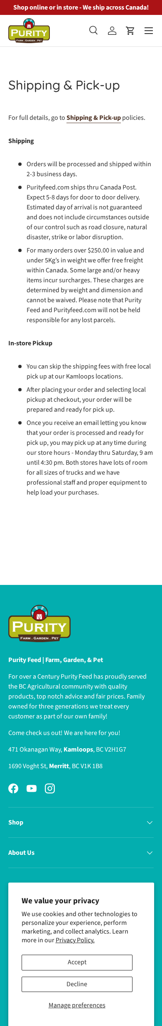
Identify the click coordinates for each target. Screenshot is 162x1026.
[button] (130, 31)
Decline (76, 984)
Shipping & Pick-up (93, 117)
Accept (77, 962)
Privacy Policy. (75, 940)
